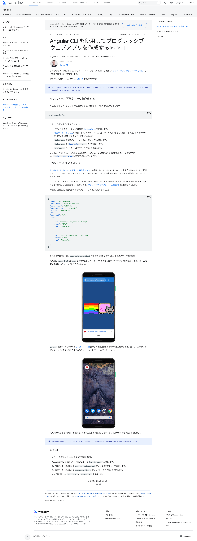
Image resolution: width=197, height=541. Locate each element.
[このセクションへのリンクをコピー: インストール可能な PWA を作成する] (97, 99)
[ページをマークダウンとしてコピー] (119, 48)
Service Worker (90, 129)
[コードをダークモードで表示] (147, 112)
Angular (174, 15)
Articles (7, 9)
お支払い (101, 15)
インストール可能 (83, 347)
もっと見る (186, 15)
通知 (111, 15)
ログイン (191, 3)
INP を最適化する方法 (126, 15)
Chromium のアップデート (145, 519)
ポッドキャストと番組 (144, 526)
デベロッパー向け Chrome (145, 515)
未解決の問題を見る (112, 519)
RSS (167, 526)
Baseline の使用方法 (80, 3)
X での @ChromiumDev (174, 515)
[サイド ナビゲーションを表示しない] (27, 537)
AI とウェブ (7, 15)
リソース (35, 3)
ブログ (95, 3)
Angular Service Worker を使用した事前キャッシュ (71, 170)
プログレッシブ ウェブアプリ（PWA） (129, 71)
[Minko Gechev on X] (61, 66)
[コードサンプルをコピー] (150, 112)
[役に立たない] (145, 34)
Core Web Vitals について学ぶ (47, 15)
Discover (50, 3)
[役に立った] (142, 34)
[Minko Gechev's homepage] (67, 66)
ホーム (52, 34)
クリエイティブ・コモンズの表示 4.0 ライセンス (94, 494)
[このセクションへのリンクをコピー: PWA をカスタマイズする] (83, 163)
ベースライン (63, 3)
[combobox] (149, 3)
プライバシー (47, 536)
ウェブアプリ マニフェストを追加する (103, 185)
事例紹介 (106, 3)
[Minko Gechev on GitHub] (64, 66)
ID (65, 15)
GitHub (80, 79)
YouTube (169, 519)
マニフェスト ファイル (63, 133)
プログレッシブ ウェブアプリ (81, 15)
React (163, 15)
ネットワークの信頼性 (148, 15)
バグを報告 (109, 515)
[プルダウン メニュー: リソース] (41, 2)
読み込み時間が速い (24, 15)
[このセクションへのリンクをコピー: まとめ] (60, 450)
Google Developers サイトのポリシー (87, 496)
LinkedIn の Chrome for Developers (178, 522)
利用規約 (36, 536)
